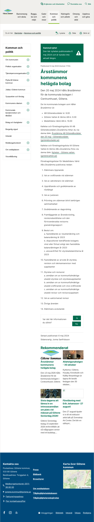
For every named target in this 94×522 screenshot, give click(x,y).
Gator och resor (43, 17)
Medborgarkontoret (13, 143)
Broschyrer (38, 479)
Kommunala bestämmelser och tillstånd (13, 113)
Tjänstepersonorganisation (16, 73)
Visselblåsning (11, 156)
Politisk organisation (13, 66)
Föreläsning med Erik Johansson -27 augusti (73, 403)
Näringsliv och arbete (65, 15)
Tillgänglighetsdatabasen (45, 493)
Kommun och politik (54, 17)
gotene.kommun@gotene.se (18, 492)
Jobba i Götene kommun (15, 90)
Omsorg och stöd (76, 17)
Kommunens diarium (14, 103)
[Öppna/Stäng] (28, 59)
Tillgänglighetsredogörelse (46, 498)
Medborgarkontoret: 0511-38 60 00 (17, 485)
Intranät (9, 136)
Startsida (18, 33)
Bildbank (37, 474)
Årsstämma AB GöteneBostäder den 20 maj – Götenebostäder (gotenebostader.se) (61, 136)
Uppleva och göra (86, 15)
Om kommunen (12, 60)
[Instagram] (10, 512)
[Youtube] (17, 512)
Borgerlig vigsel (12, 129)
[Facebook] (4, 512)
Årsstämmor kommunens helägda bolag (48, 364)
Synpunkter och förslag (15, 96)
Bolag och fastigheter (14, 122)
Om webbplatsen (12, 150)
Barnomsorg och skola (22, 15)
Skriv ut (86, 33)
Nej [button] (76, 324)
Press (36, 469)
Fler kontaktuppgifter (15, 501)
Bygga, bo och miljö (34, 17)
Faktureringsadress (14, 496)
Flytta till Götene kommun (12, 81)
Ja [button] (77, 318)
